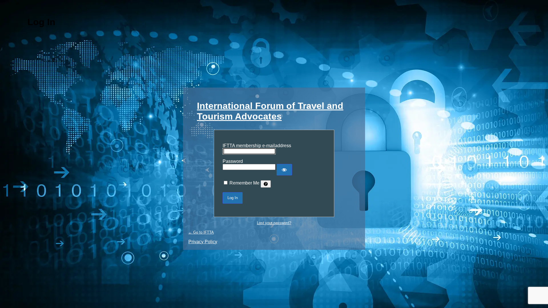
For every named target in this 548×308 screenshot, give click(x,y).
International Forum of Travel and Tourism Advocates (270, 111)
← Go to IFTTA (201, 232)
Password (233, 161)
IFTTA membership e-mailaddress (257, 145)
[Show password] (284, 169)
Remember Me (244, 183)
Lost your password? (274, 223)
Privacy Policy (202, 241)
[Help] (266, 184)
